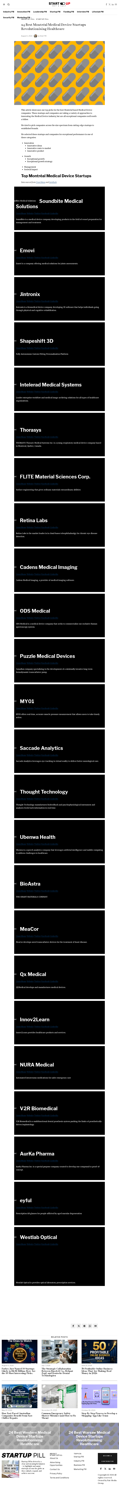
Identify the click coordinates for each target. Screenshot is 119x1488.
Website (30, 213)
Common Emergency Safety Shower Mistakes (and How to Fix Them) (59, 1415)
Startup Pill (42, 19)
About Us (54, 1458)
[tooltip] (106, 4)
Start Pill (43, 36)
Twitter (37, 213)
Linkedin (54, 213)
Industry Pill (79, 1461)
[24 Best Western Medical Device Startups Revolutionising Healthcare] (29, 1436)
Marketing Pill (80, 1469)
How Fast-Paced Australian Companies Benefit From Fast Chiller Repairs (17, 1415)
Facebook (45, 213)
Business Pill (79, 1465)
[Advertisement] (59, 1265)
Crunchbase (40, 182)
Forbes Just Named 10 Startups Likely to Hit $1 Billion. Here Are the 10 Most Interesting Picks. (18, 1371)
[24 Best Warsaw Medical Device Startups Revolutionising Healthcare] (89, 1436)
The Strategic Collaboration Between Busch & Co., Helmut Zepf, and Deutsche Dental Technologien (57, 1372)
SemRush (53, 182)
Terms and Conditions (59, 1478)
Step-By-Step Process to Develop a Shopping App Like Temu (99, 1414)
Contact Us (55, 1469)
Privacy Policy (56, 1473)
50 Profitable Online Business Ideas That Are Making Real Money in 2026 (97, 1371)
